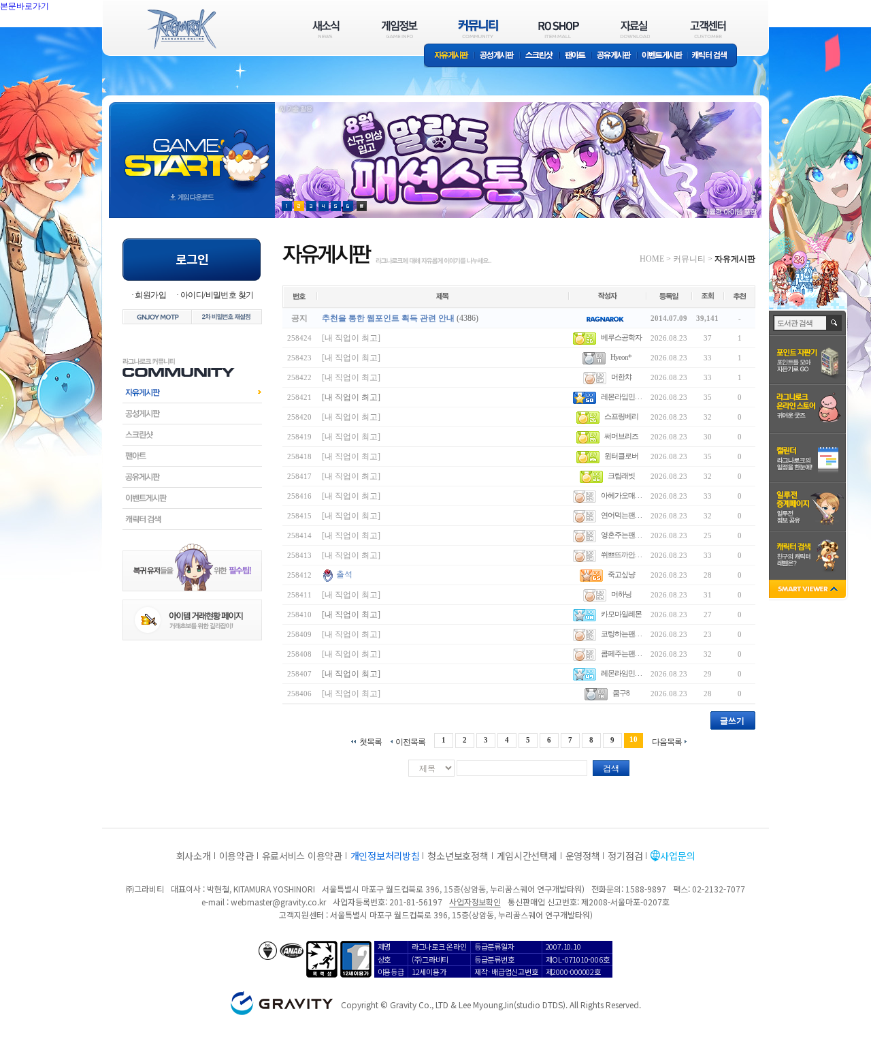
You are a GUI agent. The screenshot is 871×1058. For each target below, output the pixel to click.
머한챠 (621, 377)
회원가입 (150, 295)
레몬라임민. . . (621, 396)
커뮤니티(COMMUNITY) (478, 29)
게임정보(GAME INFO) (400, 29)
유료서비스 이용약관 (302, 855)
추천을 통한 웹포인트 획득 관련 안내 (388, 318)
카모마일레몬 (621, 614)
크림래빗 (621, 475)
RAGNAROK (181, 29)
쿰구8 (620, 693)
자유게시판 (449, 56)
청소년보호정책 (457, 855)
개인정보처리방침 (385, 855)
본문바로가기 (24, 6)
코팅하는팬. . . (621, 633)
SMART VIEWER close (809, 590)
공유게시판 (614, 56)
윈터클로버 (621, 456)
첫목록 (370, 741)
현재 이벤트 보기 (362, 206)
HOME (652, 259)
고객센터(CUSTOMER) (708, 29)
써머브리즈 (621, 436)
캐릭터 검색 (714, 56)
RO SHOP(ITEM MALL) (558, 29)
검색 (611, 768)
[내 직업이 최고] (351, 338)
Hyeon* (620, 357)
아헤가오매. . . (621, 495)
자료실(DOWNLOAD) (634, 29)
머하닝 (621, 594)
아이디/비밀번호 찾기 (216, 295)
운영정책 (582, 855)
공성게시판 (497, 56)
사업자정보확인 (474, 901)
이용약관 (236, 855)
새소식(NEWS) (326, 29)
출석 (344, 574)
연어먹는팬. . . (621, 515)
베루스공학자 (621, 337)
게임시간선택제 (527, 855)
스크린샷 (540, 56)
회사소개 (193, 855)
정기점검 (625, 855)
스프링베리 (621, 416)
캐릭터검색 (192, 519)
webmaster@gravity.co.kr (278, 901)
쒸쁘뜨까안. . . (621, 554)
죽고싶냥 (621, 574)
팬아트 (575, 56)
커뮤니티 (689, 259)
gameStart (192, 147)
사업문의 (677, 855)
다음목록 (667, 741)
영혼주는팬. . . (621, 535)
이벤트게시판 (662, 56)
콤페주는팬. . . (621, 653)
